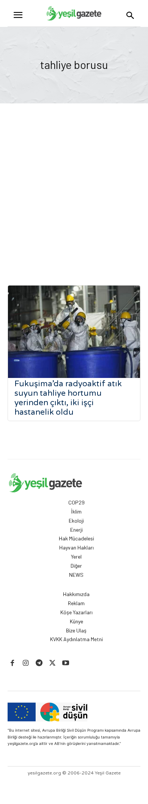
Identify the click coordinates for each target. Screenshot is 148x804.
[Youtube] (66, 663)
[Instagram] (25, 663)
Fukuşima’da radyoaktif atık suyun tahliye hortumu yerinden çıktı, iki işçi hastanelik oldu (68, 398)
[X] (52, 663)
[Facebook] (12, 663)
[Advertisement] (74, 181)
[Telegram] (39, 663)
